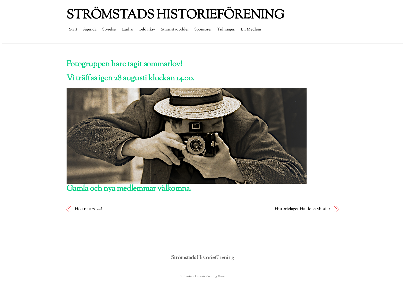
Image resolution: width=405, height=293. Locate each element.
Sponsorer (203, 29)
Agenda (90, 29)
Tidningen (226, 29)
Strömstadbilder (175, 29)
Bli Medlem (251, 29)
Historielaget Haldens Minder (302, 209)
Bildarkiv (147, 29)
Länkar (128, 29)
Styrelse (109, 29)
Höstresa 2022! (88, 209)
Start (73, 29)
